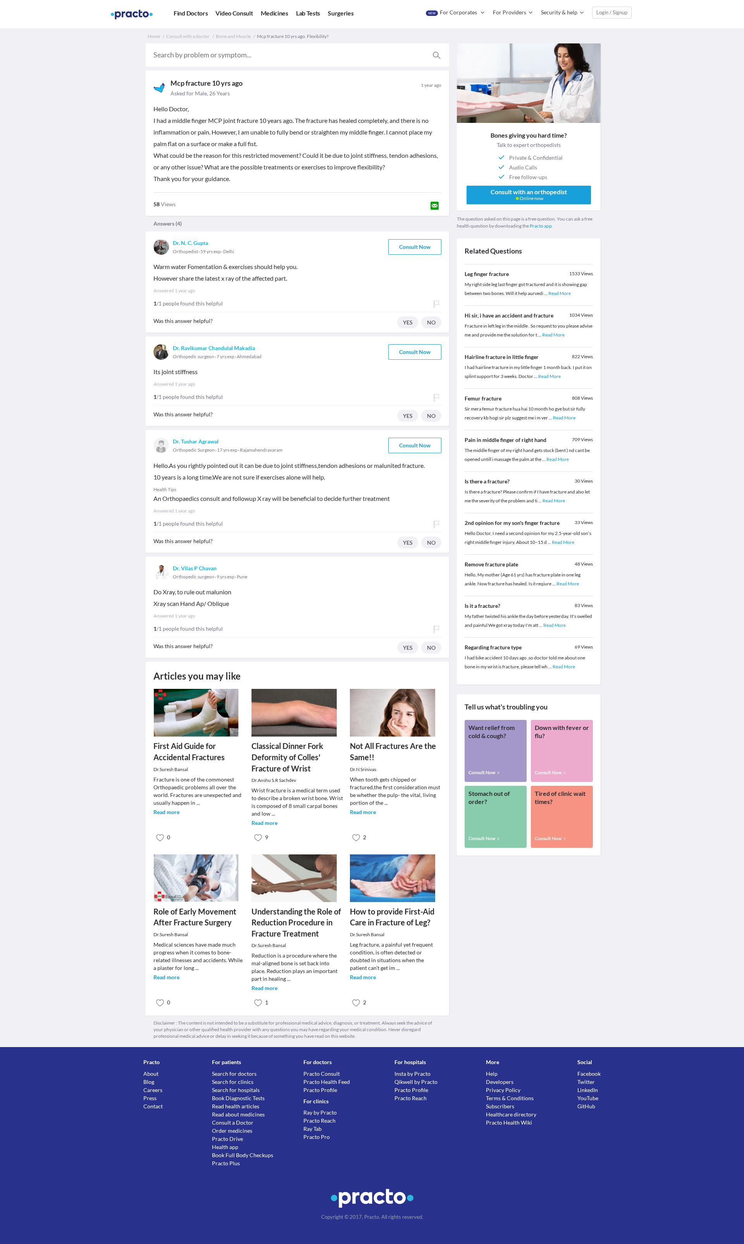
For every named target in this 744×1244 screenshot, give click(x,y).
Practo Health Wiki (509, 1122)
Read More (559, 293)
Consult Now (415, 246)
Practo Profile (320, 1090)
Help (492, 1073)
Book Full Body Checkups (242, 1155)
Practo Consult (321, 1073)
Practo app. (541, 226)
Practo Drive (227, 1138)
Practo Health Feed (326, 1081)
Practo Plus (226, 1163)
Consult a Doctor (232, 1122)
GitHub (586, 1106)
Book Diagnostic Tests (238, 1098)
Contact (153, 1106)
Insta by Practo (412, 1073)
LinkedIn (587, 1090)
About (150, 1073)
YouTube (587, 1098)
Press (150, 1098)
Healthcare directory (511, 1114)
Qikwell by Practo (415, 1081)
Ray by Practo (320, 1112)
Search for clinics (232, 1081)
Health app (225, 1147)
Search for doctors (234, 1073)
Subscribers (500, 1106)
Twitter (586, 1081)
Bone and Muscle (233, 36)
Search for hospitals (236, 1090)
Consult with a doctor (188, 36)
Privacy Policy (503, 1090)
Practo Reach (319, 1120)
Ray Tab (312, 1128)
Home (154, 36)
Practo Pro (316, 1137)
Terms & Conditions (510, 1098)
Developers (499, 1081)
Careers (152, 1090)
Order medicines (232, 1130)
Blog (148, 1081)
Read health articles (235, 1106)
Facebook (589, 1073)
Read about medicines (238, 1114)
